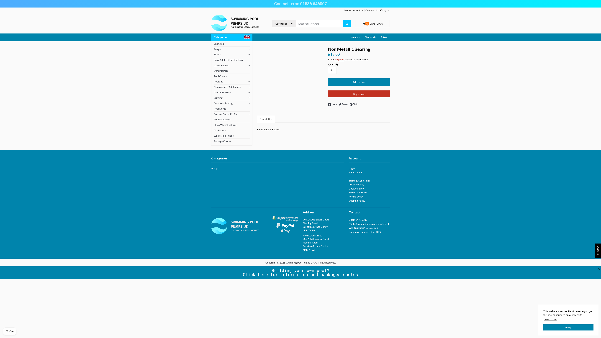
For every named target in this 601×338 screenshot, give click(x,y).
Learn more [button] (550, 319)
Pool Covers (220, 76)
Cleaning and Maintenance (227, 87)
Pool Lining (220, 108)
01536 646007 (359, 219)
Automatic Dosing (223, 103)
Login (352, 168)
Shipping (339, 59)
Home (347, 10)
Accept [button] (568, 327)
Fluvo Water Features (225, 124)
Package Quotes (222, 141)
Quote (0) (598, 251)
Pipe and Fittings (222, 92)
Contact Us (371, 10)
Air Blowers (220, 130)
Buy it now (359, 94)
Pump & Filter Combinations (228, 60)
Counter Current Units (225, 114)
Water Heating (221, 65)
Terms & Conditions (359, 180)
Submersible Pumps (224, 135)
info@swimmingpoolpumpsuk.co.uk (370, 223)
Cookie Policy (356, 188)
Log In (385, 10)
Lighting (218, 97)
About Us (358, 10)
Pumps (354, 37)
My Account (355, 172)
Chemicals (370, 37)
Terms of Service (358, 192)
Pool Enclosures (222, 119)
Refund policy (356, 196)
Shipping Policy (357, 200)
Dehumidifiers (221, 70)
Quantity (333, 64)
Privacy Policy (356, 184)
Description (266, 119)
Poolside (218, 81)
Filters (383, 37)
